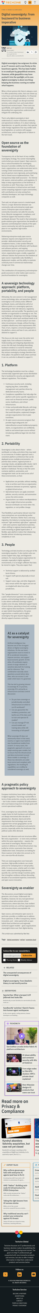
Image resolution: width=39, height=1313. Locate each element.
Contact (19, 1301)
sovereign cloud (31, 940)
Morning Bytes (11, 960)
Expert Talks (12, 1165)
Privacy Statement (19, 1305)
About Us (19, 1298)
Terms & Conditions (19, 1303)
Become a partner (19, 1294)
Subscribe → (29, 955)
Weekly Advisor (26, 960)
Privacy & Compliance (14, 10)
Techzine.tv (15, 1023)
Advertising (19, 1296)
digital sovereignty (13, 940)
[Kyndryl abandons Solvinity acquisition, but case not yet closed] (16, 1128)
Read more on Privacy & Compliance (15, 1106)
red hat (22, 940)
